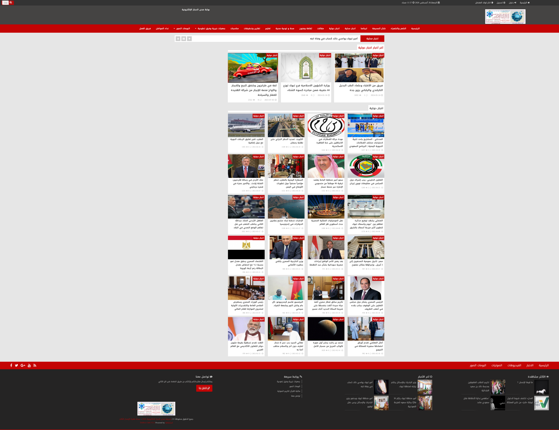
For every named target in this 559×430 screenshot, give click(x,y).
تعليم (267, 29)
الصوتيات (496, 365)
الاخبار (530, 365)
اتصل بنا (203, 388)
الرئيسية (523, 3)
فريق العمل (145, 29)
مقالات (320, 29)
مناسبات (234, 29)
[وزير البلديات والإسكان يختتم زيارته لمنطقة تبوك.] (425, 394)
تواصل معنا (295, 396)
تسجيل (500, 3)
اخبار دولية (334, 29)
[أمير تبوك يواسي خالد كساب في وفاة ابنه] (381, 394)
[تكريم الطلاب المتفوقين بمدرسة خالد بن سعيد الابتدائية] (498, 394)
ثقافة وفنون (305, 29)
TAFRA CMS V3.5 (147, 422)
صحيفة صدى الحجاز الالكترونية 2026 (156, 419)
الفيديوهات (514, 365)
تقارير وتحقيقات (252, 29)
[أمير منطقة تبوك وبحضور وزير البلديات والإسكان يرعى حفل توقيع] (381, 410)
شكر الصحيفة (379, 29)
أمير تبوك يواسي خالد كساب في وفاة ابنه (334, 38)
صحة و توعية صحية (285, 29)
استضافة (169, 422)
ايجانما (364, 29)
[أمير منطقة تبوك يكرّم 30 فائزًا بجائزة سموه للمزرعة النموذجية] (425, 410)
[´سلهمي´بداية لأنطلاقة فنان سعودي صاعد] (498, 410)
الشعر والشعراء (398, 29)
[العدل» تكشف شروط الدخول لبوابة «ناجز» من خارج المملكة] (541, 410)
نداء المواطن (162, 29)
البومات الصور (183, 29)
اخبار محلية (350, 29)
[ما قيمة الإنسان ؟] (541, 394)
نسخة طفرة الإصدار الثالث (129, 419)
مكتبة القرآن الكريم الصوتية (288, 391)
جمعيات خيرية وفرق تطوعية (211, 29)
